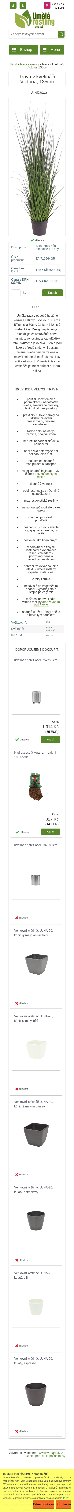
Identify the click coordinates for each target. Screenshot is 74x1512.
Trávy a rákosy (29, 64)
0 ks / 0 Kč (58, 3)
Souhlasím (63, 1504)
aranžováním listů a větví (47, 603)
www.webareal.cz (51, 1452)
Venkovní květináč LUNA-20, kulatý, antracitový (33, 1190)
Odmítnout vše (43, 1504)
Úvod (13, 64)
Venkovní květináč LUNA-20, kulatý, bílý (33, 1275)
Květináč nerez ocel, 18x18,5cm (35, 845)
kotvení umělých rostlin (46, 475)
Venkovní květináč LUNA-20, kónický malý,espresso (33, 1104)
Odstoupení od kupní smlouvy (45, 1455)
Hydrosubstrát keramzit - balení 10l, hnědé (35, 755)
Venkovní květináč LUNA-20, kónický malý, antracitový (33, 933)
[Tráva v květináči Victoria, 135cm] (37, 99)
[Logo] (35, 18)
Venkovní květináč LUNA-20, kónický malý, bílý (33, 1018)
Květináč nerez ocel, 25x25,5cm (35, 660)
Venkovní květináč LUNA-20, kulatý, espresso (33, 1361)
